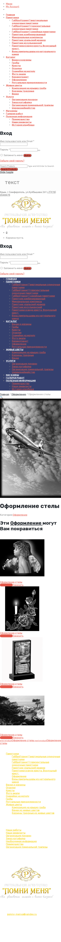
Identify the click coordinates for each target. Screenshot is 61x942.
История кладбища (23, 125)
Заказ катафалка (22, 102)
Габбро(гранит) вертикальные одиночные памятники (30, 22)
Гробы (15, 62)
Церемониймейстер (23, 108)
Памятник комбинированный (29, 34)
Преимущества (20, 119)
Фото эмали (19, 74)
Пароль (5, 149)
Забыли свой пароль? (12, 160)
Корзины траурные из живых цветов (33, 813)
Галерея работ (14, 113)
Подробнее (6, 585)
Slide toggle (6, 172)
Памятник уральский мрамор (29, 40)
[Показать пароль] (39, 150)
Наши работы (13, 830)
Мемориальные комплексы (27, 37)
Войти (27, 155)
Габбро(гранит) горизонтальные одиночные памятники (31, 27)
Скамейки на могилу (23, 71)
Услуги (10, 96)
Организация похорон (24, 99)
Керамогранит (20, 77)
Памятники (12, 17)
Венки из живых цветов (26, 810)
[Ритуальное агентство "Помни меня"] (30, 212)
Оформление (19, 79)
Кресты (16, 65)
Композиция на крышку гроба (29, 88)
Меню (9, 3)
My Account (12, 6)
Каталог (10, 57)
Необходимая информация (21, 841)
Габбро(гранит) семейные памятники (34, 31)
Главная (10, 14)
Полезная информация (19, 116)
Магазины (11, 111)
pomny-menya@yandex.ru (22, 914)
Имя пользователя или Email (17, 141)
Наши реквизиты (22, 122)
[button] (1, 397)
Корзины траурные (23, 91)
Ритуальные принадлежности (29, 82)
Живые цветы (14, 85)
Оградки (17, 68)
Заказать (18, 585)
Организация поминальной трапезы (33, 105)
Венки (15, 94)
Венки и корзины (21, 60)
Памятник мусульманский (27, 43)
